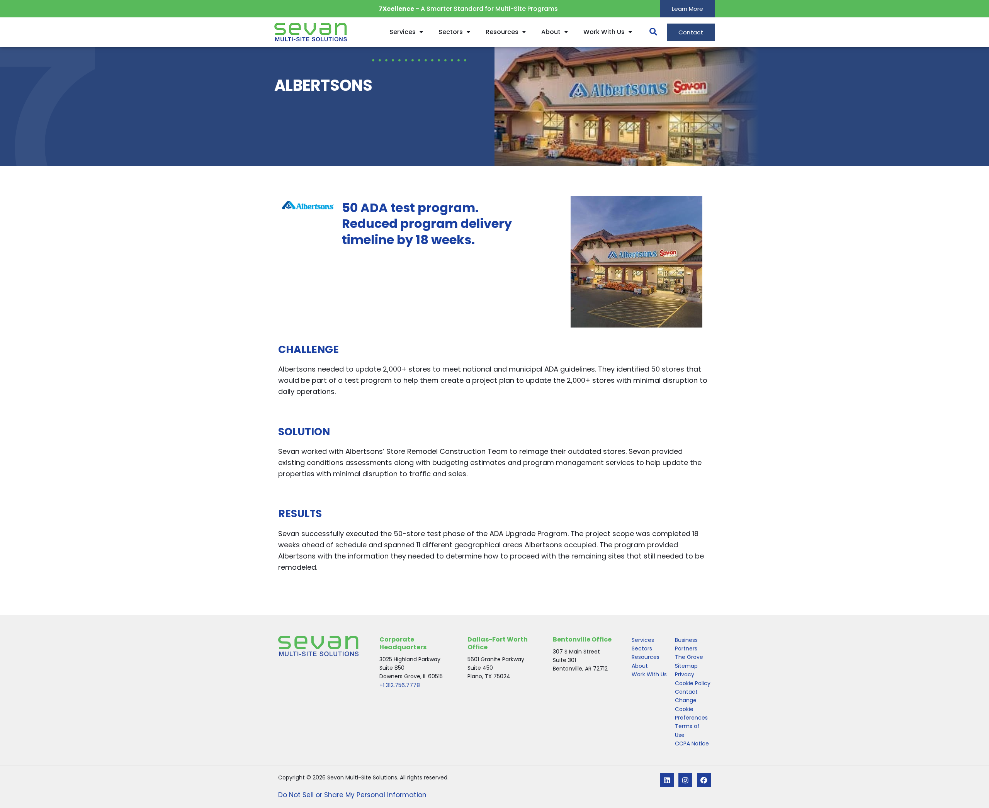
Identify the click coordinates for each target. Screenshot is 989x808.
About (551, 31)
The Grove (689, 657)
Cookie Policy (692, 683)
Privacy (684, 674)
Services (402, 31)
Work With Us (604, 31)
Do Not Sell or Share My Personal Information (352, 795)
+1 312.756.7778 (399, 685)
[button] (649, 32)
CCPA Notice (692, 743)
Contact (686, 692)
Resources (502, 31)
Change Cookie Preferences (691, 708)
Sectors (450, 31)
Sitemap (686, 666)
